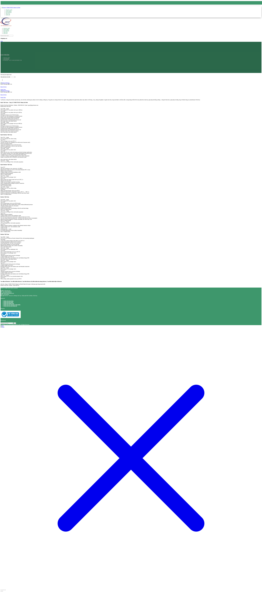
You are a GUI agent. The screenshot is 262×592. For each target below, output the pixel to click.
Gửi (14, 323)
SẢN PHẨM (8, 12)
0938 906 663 (9, 4)
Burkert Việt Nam (3, 86)
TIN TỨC (8, 13)
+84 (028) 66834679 (7, 292)
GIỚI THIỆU (9, 11)
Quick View (3, 89)
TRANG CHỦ (9, 9)
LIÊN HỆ (8, 14)
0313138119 (6, 294)
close (2, 41)
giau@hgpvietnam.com (11, 5)
